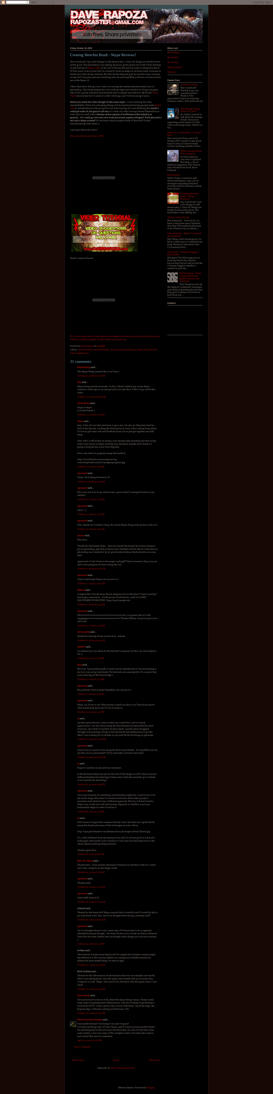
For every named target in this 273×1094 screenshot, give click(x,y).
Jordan (80, 535)
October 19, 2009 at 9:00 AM (91, 919)
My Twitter (172, 62)
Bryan (80, 421)
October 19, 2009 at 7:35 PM (91, 944)
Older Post (154, 1060)
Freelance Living (188, 84)
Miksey (81, 590)
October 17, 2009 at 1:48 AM (90, 466)
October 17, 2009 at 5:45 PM (90, 694)
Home (116, 1060)
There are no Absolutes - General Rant (184, 134)
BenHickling (83, 367)
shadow (81, 646)
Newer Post (78, 1060)
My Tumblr (173, 57)
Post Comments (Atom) (123, 1068)
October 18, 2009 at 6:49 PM (91, 784)
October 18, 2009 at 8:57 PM (90, 854)
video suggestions (79, 353)
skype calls (142, 349)
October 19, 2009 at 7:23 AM (91, 887)
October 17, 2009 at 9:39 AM (91, 640)
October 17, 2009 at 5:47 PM (90, 712)
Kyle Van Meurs (85, 860)
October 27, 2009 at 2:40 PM (91, 1013)
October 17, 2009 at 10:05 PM (91, 757)
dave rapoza (117, 349)
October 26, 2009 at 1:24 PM (91, 989)
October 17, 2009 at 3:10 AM (91, 499)
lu (78, 718)
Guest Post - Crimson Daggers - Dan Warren (183, 253)
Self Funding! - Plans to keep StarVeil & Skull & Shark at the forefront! (190, 277)
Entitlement (173, 175)
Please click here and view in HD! (87, 136)
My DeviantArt (174, 67)
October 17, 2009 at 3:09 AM (91, 481)
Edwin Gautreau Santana (89, 1019)
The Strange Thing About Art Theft (190, 110)
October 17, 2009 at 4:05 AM (91, 583)
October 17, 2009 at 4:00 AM (91, 568)
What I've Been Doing (178, 217)
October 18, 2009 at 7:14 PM (90, 811)
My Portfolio (173, 52)
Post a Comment (82, 1046)
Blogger (151, 1087)
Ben (79, 382)
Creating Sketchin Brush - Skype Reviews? (189, 196)
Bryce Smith (83, 995)
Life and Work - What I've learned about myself (184, 235)
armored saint (85, 349)
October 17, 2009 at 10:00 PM (91, 739)
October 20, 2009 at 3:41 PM (91, 965)
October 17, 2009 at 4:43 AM (91, 604)
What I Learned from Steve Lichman (191, 152)
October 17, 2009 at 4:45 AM (91, 625)
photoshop (129, 349)
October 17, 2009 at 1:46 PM (90, 658)
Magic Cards (94, 68)
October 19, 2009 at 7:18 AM (91, 872)
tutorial (153, 349)
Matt (79, 664)
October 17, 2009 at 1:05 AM (91, 414)
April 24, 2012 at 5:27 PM (89, 1040)
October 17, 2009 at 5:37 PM (90, 679)
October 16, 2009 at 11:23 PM (91, 375)
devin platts (83, 403)
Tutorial (171, 72)
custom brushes (101, 349)
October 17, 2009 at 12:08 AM (91, 396)
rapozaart (82, 473)
